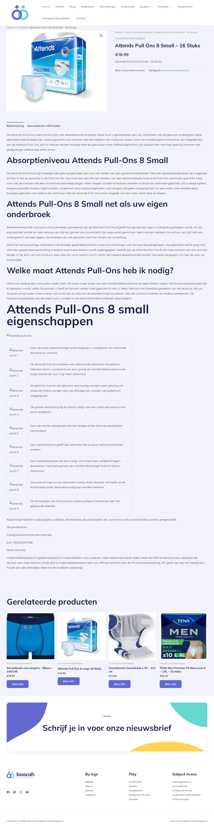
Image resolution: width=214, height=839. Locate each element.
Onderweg (127, 6)
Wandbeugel (107, 6)
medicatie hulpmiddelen (186, 794)
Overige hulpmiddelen (56, 18)
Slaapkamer (185, 6)
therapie (133, 799)
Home (46, 6)
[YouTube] (27, 792)
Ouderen (90, 794)
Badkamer (87, 6)
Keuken (144, 6)
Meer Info (17, 684)
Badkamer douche (139, 794)
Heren (88, 786)
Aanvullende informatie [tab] (43, 125)
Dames (89, 790)
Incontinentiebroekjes (138, 32)
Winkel (59, 6)
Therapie (163, 6)
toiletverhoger (180, 799)
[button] (101, 36)
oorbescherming (182, 790)
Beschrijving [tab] (15, 125)
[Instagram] (20, 792)
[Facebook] (8, 792)
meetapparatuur (181, 781)
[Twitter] (14, 792)
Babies (89, 781)
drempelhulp (179, 786)
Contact (81, 18)
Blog (72, 6)
